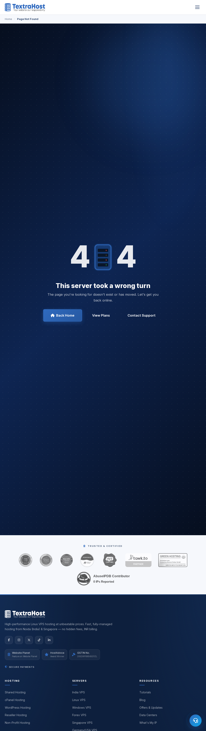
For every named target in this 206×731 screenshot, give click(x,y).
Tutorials (145, 692)
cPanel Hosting (15, 700)
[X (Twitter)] (29, 640)
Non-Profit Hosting (17, 722)
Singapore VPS (82, 722)
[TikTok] (39, 640)
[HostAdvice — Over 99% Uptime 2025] (66, 560)
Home (8, 19)
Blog (142, 700)
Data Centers (148, 715)
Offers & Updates (151, 707)
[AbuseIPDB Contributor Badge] (103, 578)
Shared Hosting (15, 692)
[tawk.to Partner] (138, 560)
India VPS (78, 692)
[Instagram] (19, 640)
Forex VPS (79, 715)
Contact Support (142, 315)
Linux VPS (78, 700)
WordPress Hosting (18, 707)
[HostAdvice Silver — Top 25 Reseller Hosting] (25, 560)
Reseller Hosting (16, 715)
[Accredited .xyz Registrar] (109, 560)
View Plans (101, 315)
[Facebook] (9, 640)
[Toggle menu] (197, 7)
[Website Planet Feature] (87, 560)
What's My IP (148, 722)
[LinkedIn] (49, 640)
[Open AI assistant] (196, 720)
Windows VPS (81, 707)
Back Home (65, 315)
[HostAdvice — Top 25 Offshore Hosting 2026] (46, 560)
